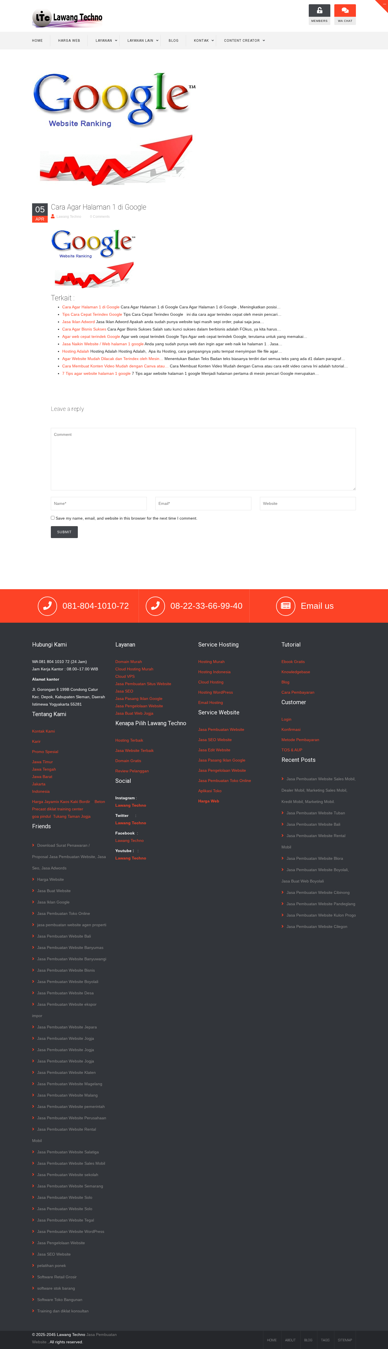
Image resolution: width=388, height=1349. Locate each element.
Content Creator (242, 41)
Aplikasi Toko (210, 791)
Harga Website (50, 879)
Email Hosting (210, 702)
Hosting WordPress (215, 692)
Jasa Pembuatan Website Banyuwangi (71, 959)
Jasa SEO (124, 691)
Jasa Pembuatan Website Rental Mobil (64, 1135)
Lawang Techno (69, 217)
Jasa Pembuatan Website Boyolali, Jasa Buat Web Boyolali (315, 875)
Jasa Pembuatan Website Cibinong (318, 892)
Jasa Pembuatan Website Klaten (66, 1072)
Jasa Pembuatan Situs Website (143, 683)
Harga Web (69, 41)
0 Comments (100, 217)
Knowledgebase (295, 672)
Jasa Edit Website (214, 750)
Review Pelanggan (132, 771)
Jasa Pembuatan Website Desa (65, 993)
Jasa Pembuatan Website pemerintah (71, 1106)
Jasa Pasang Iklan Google (138, 698)
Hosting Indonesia (214, 672)
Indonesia (41, 791)
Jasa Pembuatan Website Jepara (67, 1027)
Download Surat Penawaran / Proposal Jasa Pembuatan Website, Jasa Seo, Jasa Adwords (69, 856)
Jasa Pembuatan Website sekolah (67, 1174)
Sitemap (345, 1340)
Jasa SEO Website (54, 1254)
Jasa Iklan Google (53, 902)
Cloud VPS (125, 676)
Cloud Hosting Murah (134, 669)
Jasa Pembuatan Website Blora (315, 858)
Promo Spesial (45, 751)
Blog (174, 41)
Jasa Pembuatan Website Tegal (65, 1220)
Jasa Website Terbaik (134, 750)
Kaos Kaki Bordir (75, 801)
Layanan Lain (140, 41)
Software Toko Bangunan (59, 1299)
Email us (317, 605)
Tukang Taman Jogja (72, 816)
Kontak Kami (43, 731)
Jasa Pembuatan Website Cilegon (317, 926)
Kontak (201, 41)
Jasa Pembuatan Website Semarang (70, 1186)
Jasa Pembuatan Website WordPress (70, 1231)
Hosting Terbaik (129, 740)
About (290, 1340)
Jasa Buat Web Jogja (134, 713)
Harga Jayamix (45, 801)
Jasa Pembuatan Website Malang (67, 1095)
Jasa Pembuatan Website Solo (64, 1197)
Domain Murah (128, 661)
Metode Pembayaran (300, 739)
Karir (36, 741)
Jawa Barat (42, 776)
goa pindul (41, 816)
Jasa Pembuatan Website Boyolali (67, 981)
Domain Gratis (128, 760)
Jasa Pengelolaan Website (61, 1243)
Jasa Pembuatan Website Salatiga (68, 1152)
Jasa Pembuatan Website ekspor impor (64, 1010)
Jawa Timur (42, 762)
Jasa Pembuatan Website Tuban (316, 813)
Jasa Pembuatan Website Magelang (69, 1084)
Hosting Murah (211, 661)
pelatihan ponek (51, 1265)
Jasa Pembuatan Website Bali (64, 936)
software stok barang (56, 1288)
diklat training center (65, 809)
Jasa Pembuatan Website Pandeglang (321, 904)
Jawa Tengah (44, 769)
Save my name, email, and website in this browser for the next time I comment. (126, 518)
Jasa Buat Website (54, 890)
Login (286, 719)
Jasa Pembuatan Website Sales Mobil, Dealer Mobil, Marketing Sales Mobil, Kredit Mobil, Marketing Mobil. (318, 790)
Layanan (104, 41)
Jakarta (38, 784)
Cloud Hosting (211, 682)
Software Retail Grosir (57, 1277)
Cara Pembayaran (297, 692)
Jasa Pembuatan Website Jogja (65, 1038)
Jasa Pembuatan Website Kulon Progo (321, 915)
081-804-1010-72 (95, 605)
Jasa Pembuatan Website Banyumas (70, 947)
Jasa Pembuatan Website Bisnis (66, 970)
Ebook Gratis (293, 661)
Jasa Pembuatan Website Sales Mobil (71, 1163)
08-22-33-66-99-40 (206, 605)
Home (37, 41)
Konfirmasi (291, 729)
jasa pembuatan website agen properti (71, 925)
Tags (325, 1340)
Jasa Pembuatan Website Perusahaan (71, 1118)
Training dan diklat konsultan (63, 1311)
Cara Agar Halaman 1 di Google (98, 207)
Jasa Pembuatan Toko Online (63, 913)
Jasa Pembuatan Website (221, 729)
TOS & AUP (291, 750)
